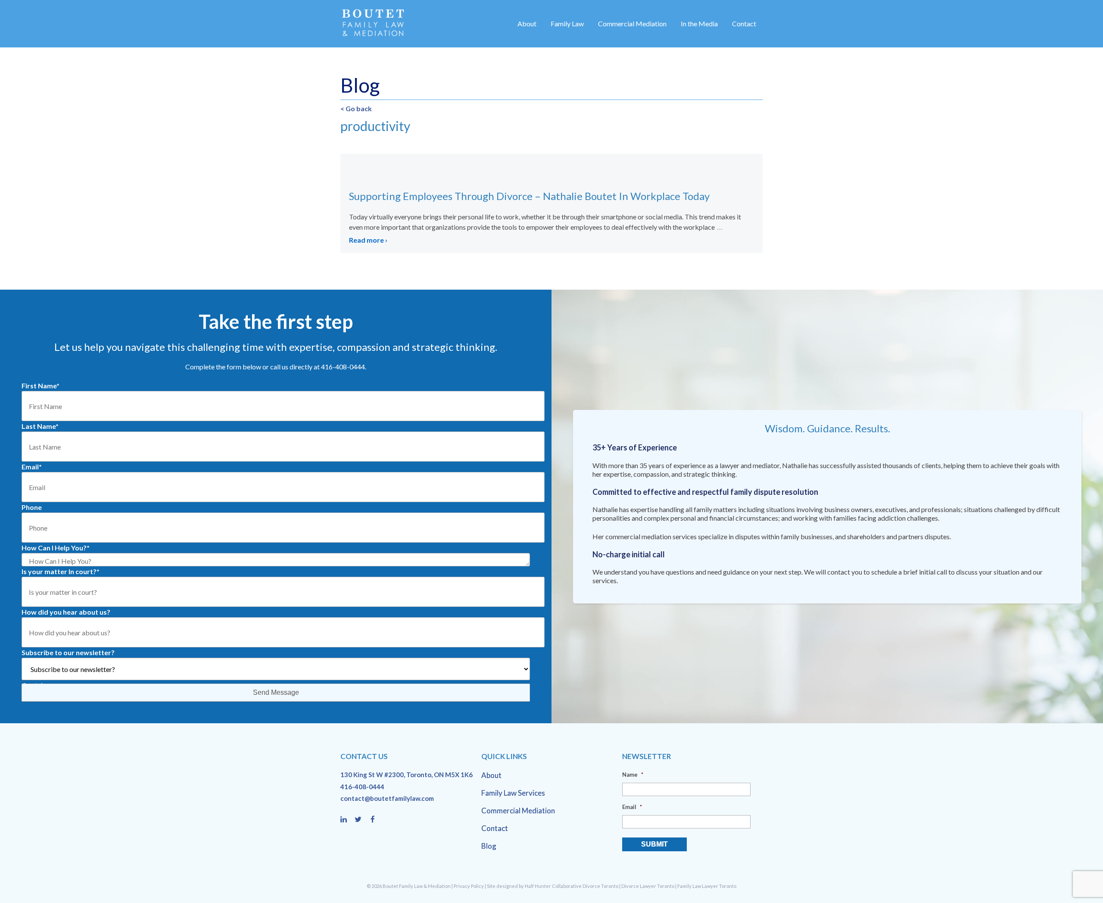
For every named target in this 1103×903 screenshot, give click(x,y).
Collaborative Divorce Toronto (585, 886)
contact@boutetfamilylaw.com (387, 798)
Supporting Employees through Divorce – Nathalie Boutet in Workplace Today (529, 196)
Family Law (567, 23)
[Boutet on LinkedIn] (347, 819)
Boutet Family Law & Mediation (417, 886)
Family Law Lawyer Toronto (706, 886)
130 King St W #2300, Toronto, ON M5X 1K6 (406, 774)
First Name (40, 385)
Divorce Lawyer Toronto (647, 886)
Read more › (368, 240)
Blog (488, 845)
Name (632, 774)
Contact (744, 23)
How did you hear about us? (66, 612)
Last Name (40, 426)
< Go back (356, 108)
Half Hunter (538, 886)
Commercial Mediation (632, 23)
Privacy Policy (469, 886)
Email (32, 466)
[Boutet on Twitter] (362, 819)
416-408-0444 (362, 787)
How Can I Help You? (56, 548)
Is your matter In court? (61, 571)
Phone (32, 507)
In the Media (699, 23)
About (526, 23)
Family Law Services (513, 792)
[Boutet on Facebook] (375, 819)
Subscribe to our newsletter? (68, 652)
